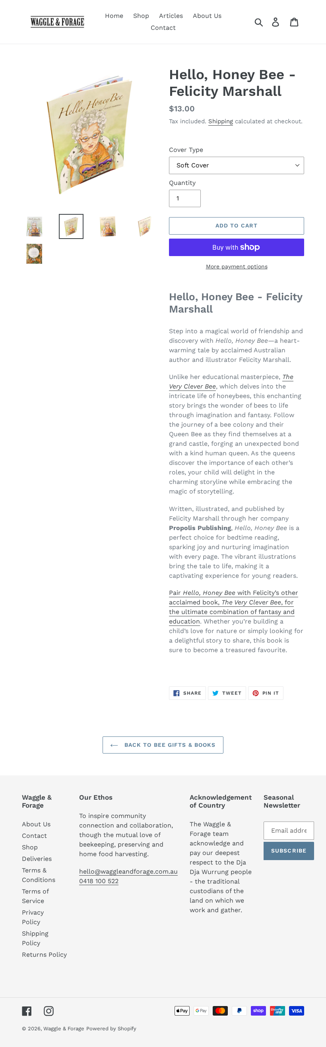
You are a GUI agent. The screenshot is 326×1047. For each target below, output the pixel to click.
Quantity (182, 182)
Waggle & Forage (63, 1028)
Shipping (220, 121)
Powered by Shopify (111, 1028)
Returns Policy (44, 954)
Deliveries (37, 858)
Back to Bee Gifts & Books (168, 745)
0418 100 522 (98, 881)
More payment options (237, 266)
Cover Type (186, 149)
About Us (36, 824)
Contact (34, 835)
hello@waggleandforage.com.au (128, 871)
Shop (30, 847)
